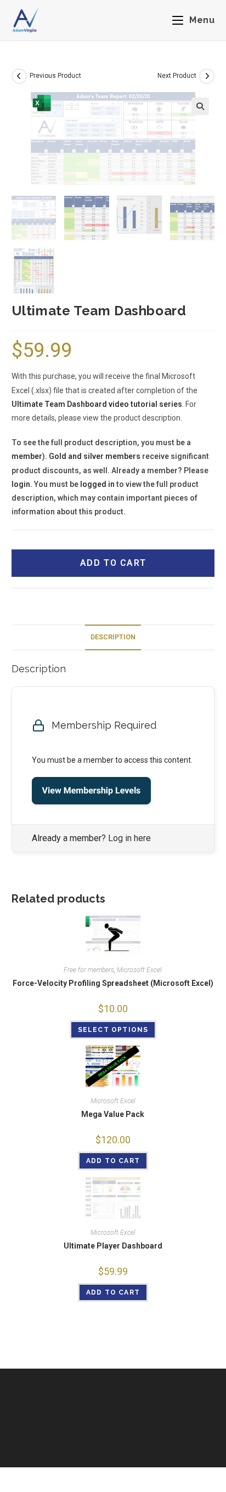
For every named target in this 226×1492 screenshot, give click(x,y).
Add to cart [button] (113, 1161)
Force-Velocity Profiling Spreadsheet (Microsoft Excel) (113, 983)
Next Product (176, 76)
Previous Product (55, 76)
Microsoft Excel (139, 970)
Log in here (129, 838)
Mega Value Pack (112, 1114)
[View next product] (206, 76)
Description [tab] (113, 637)
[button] (200, 106)
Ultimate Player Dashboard (113, 1245)
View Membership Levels (91, 790)
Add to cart (113, 563)
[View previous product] (19, 76)
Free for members (89, 970)
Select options (113, 1030)
